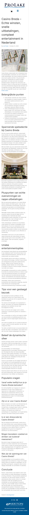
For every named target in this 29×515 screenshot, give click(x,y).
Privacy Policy (14, 510)
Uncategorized (10, 494)
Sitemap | (21, 510)
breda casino (5, 90)
